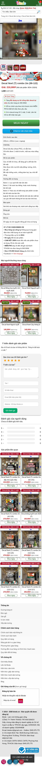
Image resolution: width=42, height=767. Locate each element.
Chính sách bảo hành (8, 636)
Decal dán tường (14, 16)
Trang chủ (4, 16)
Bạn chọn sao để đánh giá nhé (15, 357)
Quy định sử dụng (7, 639)
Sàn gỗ (3, 616)
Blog (2, 681)
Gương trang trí (6, 610)
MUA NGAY (21, 122)
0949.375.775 (35, 730)
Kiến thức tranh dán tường (10, 675)
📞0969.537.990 (6, 8)
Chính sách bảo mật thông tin (11, 632)
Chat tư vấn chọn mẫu (21, 131)
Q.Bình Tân (31, 8)
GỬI (20, 701)
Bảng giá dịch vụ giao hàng (10, 642)
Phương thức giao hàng (9, 646)
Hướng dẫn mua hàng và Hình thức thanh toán (18, 649)
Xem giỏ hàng (21, 686)
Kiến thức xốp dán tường (10, 678)
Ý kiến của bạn (9, 365)
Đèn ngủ (4, 613)
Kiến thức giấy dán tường (10, 672)
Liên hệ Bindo (6, 665)
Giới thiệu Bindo (6, 662)
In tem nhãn (5, 620)
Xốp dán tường (6, 623)
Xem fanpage (18, 254)
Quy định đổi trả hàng (8, 652)
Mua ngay (11, 297)
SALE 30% (21, 762)
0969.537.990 (7, 738)
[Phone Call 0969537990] (3, 762)
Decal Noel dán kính (28, 16)
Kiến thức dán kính (8, 668)
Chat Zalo (9, 762)
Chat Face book (15, 762)
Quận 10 (23, 8)
